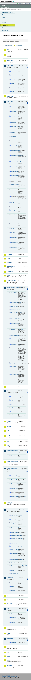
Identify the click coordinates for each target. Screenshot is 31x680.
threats (12, 224)
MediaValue (14, 543)
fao (8, 390)
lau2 (8, 599)
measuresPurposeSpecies (14, 161)
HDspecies (13, 136)
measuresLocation (14, 150)
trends (12, 91)
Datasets (4, 14)
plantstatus (13, 617)
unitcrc (13, 414)
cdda (8, 258)
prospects (13, 202)
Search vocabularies (8, 45)
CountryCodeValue (14, 318)
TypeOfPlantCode (14, 488)
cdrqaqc (13, 116)
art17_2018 (10, 101)
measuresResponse (14, 166)
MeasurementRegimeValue (14, 538)
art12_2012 (10, 55)
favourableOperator (14, 126)
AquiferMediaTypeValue (14, 515)
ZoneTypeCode (14, 573)
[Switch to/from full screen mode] (22, 3)
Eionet (8, 9)
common (9, 262)
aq (8, 49)
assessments (14, 106)
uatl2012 (13, 590)
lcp (8, 608)
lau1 (8, 595)
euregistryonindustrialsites (12, 287)
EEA (8, 1)
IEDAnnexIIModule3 (12, 461)
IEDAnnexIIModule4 (12, 468)
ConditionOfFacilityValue (14, 312)
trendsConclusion (14, 232)
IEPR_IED (10, 503)
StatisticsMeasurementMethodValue (14, 565)
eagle (12, 586)
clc (12, 583)
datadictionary (11, 266)
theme (12, 570)
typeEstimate (14, 237)
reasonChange (14, 214)
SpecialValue (14, 562)
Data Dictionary (13, 9)
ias (8, 441)
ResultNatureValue (14, 553)
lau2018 (9, 603)
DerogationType (14, 479)
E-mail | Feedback (6, 675)
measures (13, 141)
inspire (9, 510)
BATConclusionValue (14, 309)
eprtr (8, 275)
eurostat (9, 387)
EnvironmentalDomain (14, 527)
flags (12, 400)
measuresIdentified (14, 145)
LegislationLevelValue (14, 535)
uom (8, 656)
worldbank (10, 665)
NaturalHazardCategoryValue (14, 546)
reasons (13, 88)
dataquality (10, 271)
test (8, 652)
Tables (3, 17)
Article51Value (14, 292)
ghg (8, 430)
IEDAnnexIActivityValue (14, 338)
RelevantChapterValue (14, 374)
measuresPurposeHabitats (14, 155)
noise (8, 633)
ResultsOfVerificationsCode (14, 483)
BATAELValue (14, 306)
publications (10, 638)
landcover (10, 577)
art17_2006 (10, 65)
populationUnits (14, 175)
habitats (13, 132)
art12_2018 (10, 60)
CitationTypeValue (14, 519)
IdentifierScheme (14, 532)
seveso (9, 647)
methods (13, 83)
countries (13, 79)
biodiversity (10, 254)
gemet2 (9, 426)
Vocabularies (5, 25)
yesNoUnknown (14, 247)
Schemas (4, 22)
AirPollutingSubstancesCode (14, 475)
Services (4, 27)
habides (9, 436)
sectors (13, 622)
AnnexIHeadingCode (14, 455)
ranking (13, 210)
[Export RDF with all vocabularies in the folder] (27, 67)
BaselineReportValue (14, 302)
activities (13, 71)
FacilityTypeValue (14, 335)
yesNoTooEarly (14, 242)
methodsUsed (14, 171)
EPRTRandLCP (11, 280)
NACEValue (14, 348)
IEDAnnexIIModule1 (12, 450)
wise (8, 660)
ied (8, 445)
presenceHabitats (14, 184)
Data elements (5, 20)
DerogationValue (14, 323)
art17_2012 (10, 96)
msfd (8, 628)
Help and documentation (7, 12)
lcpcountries (14, 613)
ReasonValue (14, 366)
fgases (9, 421)
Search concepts (19, 45)
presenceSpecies (14, 189)
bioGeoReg (13, 111)
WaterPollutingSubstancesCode (14, 496)
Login (20, 3)
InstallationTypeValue (14, 344)
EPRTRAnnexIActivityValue (14, 329)
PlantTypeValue (14, 363)
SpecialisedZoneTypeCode (14, 559)
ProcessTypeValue (14, 549)
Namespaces (5, 30)
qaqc (12, 207)
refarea (12, 407)
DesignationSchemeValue (14, 523)
